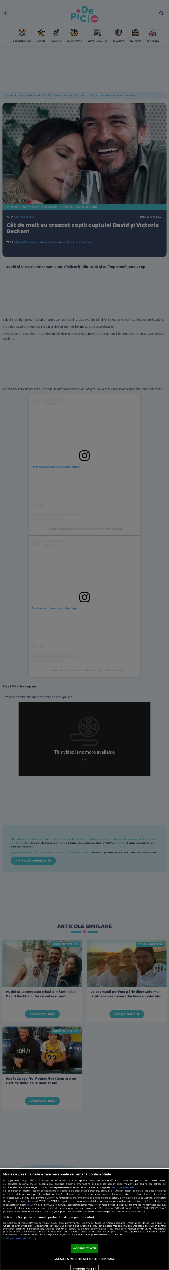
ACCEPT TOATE (84, 1248)
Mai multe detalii (122, 1187)
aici (29, 1204)
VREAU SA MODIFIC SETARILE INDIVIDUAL (84, 1259)
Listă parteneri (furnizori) (19, 1238)
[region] (84, 1219)
